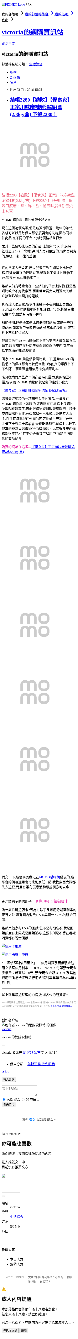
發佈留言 (8, 1104)
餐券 (59, 1006)
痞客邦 (28, 1052)
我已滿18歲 (10, 1330)
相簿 (13, 72)
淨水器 (53, 1006)
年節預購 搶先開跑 (41, 1064)
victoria (6, 1029)
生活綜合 (35, 64)
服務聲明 (45, 1281)
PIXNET (19, 1277)
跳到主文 (8, 43)
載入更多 (8, 1079)
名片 (13, 82)
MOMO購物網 (49, 877)
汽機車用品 (67, 1006)
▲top (5, 1071)
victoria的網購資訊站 (32, 32)
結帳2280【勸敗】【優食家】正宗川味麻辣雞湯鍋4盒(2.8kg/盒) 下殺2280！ (41, 107)
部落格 (15, 77)
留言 (37, 1052)
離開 (24, 1330)
